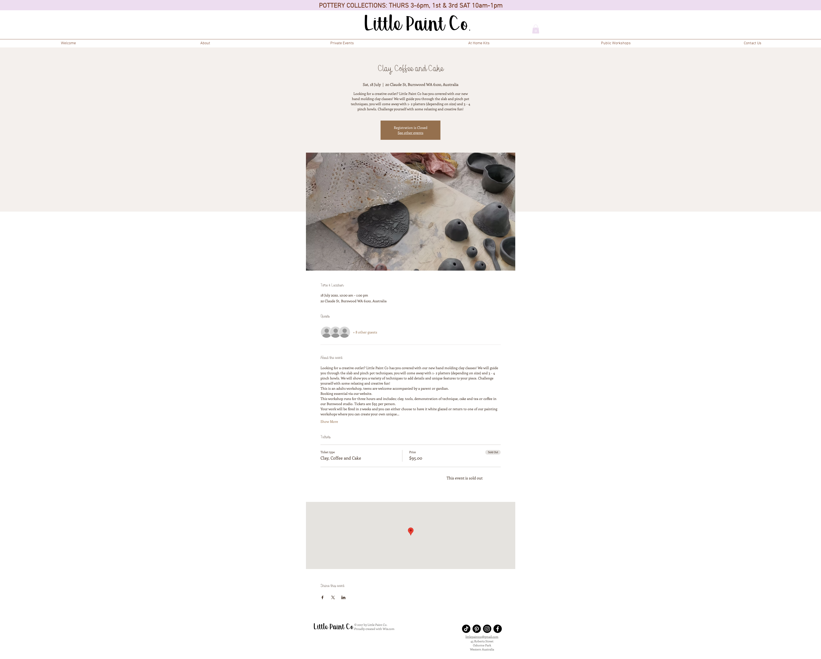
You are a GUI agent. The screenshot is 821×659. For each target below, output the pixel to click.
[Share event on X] (333, 597)
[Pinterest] (477, 629)
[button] (342, 43)
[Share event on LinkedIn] (343, 597)
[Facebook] (497, 629)
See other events (410, 132)
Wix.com (388, 629)
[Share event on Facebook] (322, 597)
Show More (329, 421)
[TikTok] (466, 629)
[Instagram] (487, 629)
